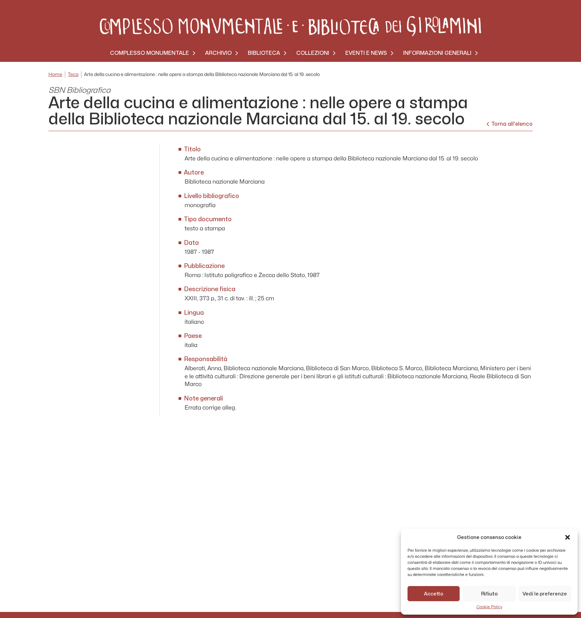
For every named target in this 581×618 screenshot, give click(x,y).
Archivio (218, 53)
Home (55, 74)
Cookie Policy (489, 607)
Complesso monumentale (149, 53)
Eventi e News (366, 53)
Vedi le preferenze (544, 594)
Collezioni (312, 53)
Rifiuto (489, 594)
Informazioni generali (437, 53)
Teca (73, 74)
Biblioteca (264, 53)
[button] (567, 537)
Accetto (433, 594)
